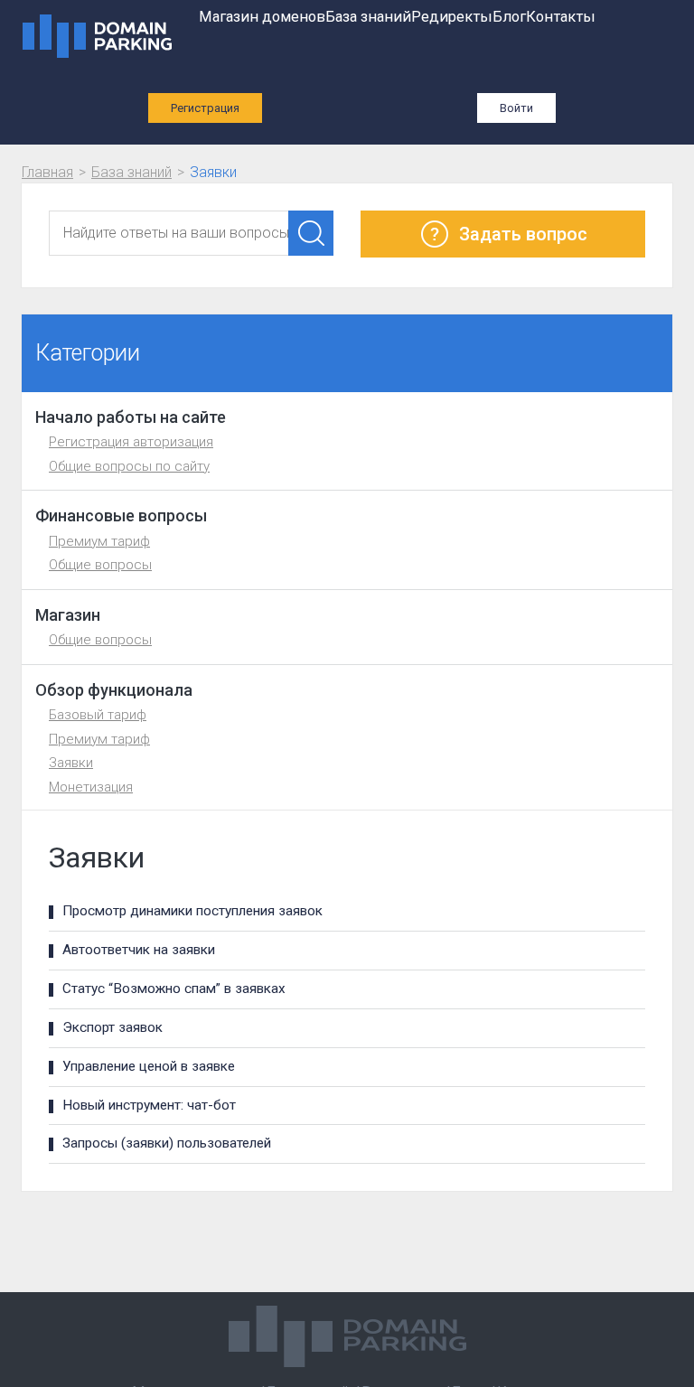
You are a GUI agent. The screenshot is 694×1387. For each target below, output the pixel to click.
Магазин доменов (262, 16)
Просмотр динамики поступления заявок (192, 911)
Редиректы (451, 16)
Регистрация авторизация (131, 442)
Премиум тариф (99, 541)
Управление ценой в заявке (148, 1066)
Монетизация (91, 787)
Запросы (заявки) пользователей (166, 1143)
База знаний (368, 16)
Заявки (71, 762)
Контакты (561, 16)
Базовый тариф (97, 715)
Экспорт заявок (112, 1027)
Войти (516, 108)
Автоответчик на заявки (138, 950)
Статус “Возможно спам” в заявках (174, 988)
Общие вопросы (100, 565)
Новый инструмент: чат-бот (149, 1105)
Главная (47, 172)
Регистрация (205, 108)
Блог (509, 16)
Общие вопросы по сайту (129, 466)
